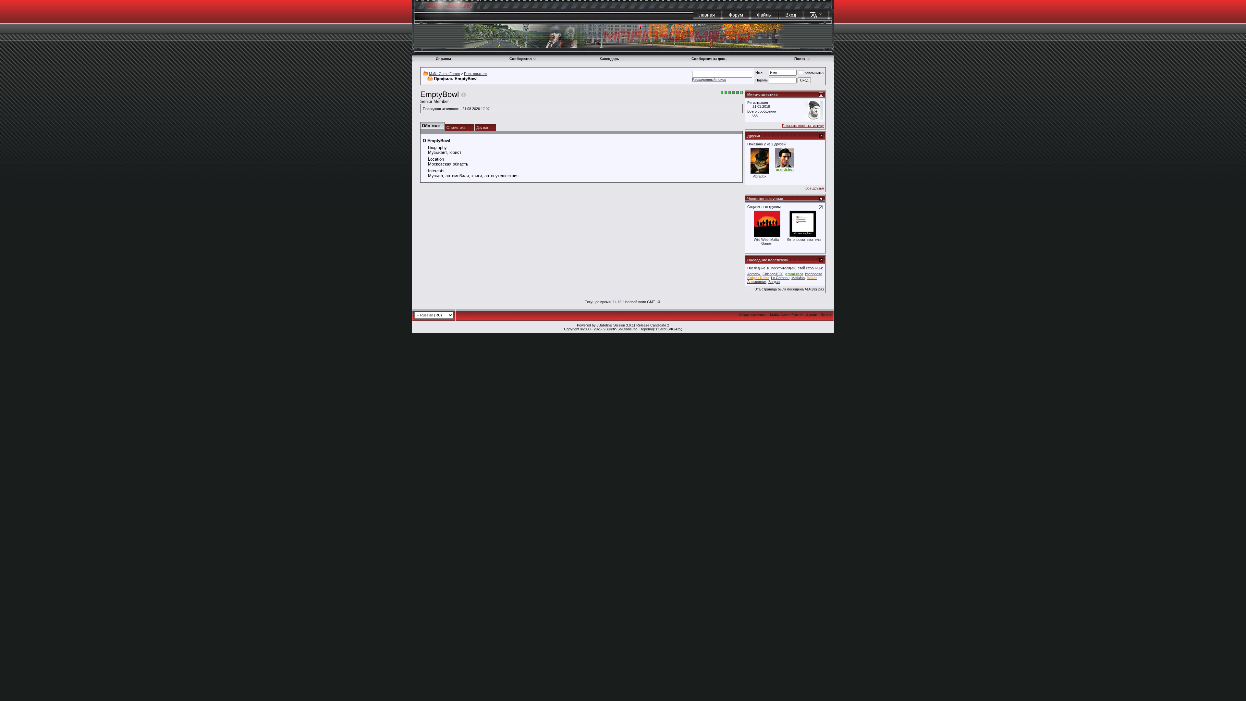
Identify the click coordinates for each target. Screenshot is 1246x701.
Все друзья (814, 188)
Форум (736, 15)
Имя (759, 72)
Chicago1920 (773, 274)
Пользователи (475, 74)
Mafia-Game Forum (444, 74)
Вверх (826, 315)
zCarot (661, 329)
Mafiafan (798, 278)
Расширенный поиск (709, 79)
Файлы (764, 15)
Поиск (799, 59)
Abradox (759, 176)
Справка (443, 59)
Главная (706, 15)
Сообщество (520, 59)
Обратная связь (753, 315)
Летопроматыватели (804, 239)
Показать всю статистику (803, 126)
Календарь (609, 59)
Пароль (761, 80)
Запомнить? (814, 73)
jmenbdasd (813, 274)
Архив (811, 315)
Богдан (774, 282)
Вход (791, 15)
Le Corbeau (780, 278)
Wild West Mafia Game (766, 241)
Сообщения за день (709, 59)
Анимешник (756, 282)
